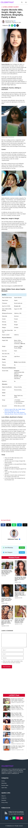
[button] (22, 2)
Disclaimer (3, 800)
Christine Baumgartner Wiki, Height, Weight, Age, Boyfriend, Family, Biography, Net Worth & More (18, 740)
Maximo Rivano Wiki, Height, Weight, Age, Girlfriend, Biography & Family (20, 594)
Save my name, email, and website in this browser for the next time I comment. (13, 661)
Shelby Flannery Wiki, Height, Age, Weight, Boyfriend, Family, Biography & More (20, 620)
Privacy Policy (4, 802)
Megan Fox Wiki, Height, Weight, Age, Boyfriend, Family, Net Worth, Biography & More (18, 733)
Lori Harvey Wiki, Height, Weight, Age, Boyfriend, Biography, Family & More (20, 579)
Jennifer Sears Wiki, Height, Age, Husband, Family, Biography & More (6, 600)
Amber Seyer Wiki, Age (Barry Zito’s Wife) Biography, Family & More (6, 622)
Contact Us (3, 798)
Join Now (22, 547)
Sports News (4, 787)
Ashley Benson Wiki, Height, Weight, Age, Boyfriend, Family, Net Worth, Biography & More (18, 726)
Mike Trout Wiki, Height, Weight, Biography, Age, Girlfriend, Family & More (16, 714)
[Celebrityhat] (7, 2)
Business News (4, 785)
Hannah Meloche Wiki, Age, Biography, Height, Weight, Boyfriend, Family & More (6, 572)
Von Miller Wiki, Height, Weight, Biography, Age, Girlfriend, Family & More (18, 747)
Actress (5, 7)
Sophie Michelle (6, 520)
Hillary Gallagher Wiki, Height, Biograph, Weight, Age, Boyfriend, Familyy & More (17, 707)
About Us (3, 795)
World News (4, 783)
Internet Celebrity (13, 7)
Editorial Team (10, 21)
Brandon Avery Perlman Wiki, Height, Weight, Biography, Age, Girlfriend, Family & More (17, 700)
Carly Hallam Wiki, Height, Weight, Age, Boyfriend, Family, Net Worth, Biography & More (18, 720)
